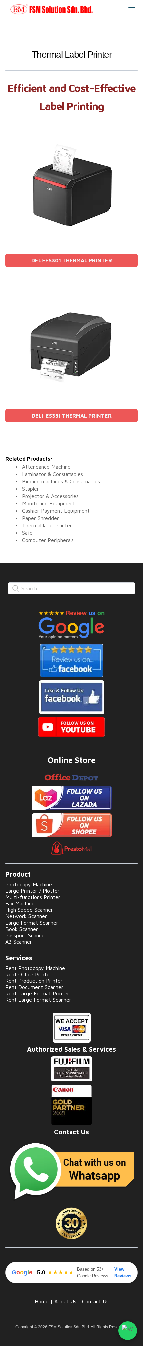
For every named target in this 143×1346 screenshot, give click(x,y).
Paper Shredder (40, 518)
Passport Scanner (26, 935)
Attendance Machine (46, 467)
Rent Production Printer (34, 981)
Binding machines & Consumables (61, 481)
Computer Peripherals (48, 540)
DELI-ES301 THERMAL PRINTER (71, 260)
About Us (65, 1301)
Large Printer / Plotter (32, 891)
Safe (27, 533)
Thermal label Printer (47, 525)
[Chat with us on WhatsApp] (127, 1330)
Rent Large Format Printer (37, 993)
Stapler (30, 489)
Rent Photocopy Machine (35, 968)
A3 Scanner (18, 942)
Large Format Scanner (31, 923)
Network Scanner (26, 916)
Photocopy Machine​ (28, 884)
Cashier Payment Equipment (56, 511)
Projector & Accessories (50, 496)
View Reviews (122, 1272)
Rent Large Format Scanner (38, 1000)
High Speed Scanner (29, 910)
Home (42, 1301)
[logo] (64, 9)
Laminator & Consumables (52, 474)
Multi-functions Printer (32, 897)
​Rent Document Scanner (34, 987)
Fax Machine (20, 903)
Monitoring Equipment (48, 503)
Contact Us (95, 1301)
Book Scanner (21, 929)
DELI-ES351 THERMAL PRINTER (72, 416)
